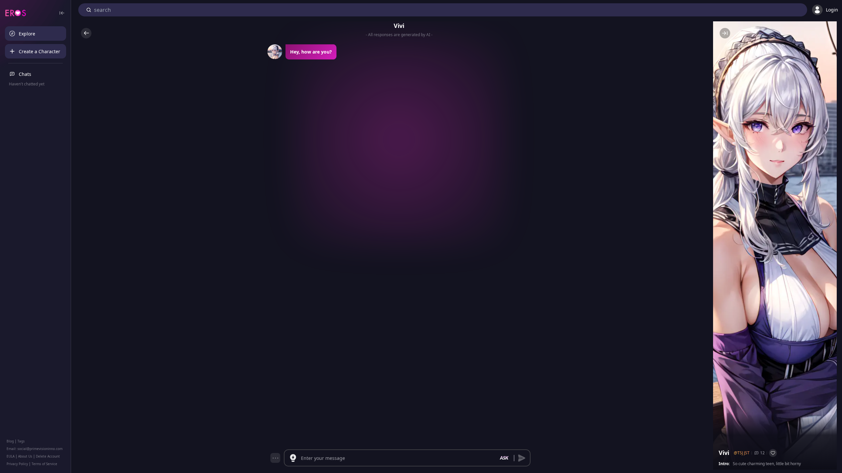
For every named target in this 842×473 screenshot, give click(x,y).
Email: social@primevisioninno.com (34, 448)
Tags (21, 441)
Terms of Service (44, 464)
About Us (25, 456)
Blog (10, 441)
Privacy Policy (17, 464)
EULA (10, 456)
